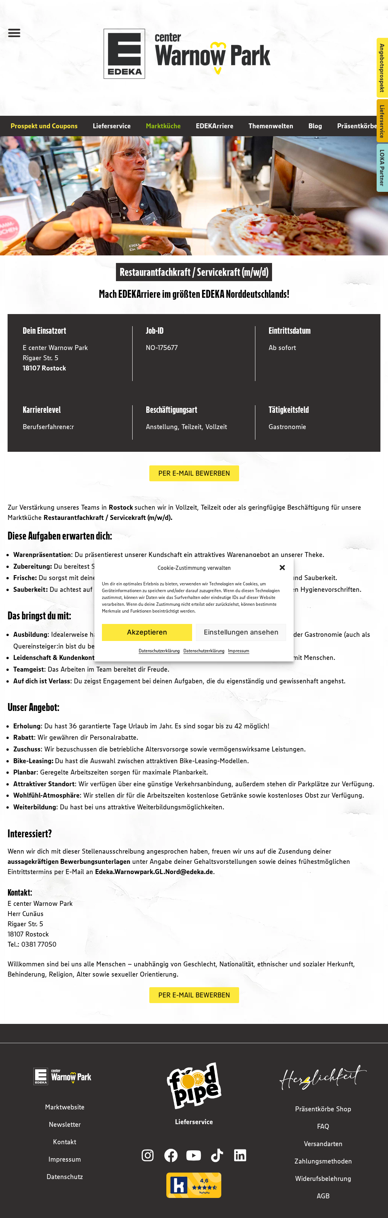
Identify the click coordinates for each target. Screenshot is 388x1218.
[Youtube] (194, 1155)
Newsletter (65, 1124)
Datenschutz (65, 1177)
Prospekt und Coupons (44, 126)
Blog (315, 126)
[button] (282, 567)
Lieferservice (112, 126)
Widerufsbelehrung (323, 1178)
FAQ (323, 1126)
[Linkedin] (240, 1155)
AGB (323, 1196)
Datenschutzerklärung (159, 650)
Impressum (238, 650)
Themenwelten (271, 126)
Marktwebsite (64, 1107)
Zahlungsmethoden (323, 1161)
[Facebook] (170, 1155)
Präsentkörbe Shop (323, 1109)
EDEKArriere (214, 126)
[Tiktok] (217, 1155)
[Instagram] (147, 1155)
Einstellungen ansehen (241, 632)
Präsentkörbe (357, 126)
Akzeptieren (147, 632)
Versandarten (323, 1144)
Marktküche (163, 126)
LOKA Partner (382, 167)
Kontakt (64, 1142)
